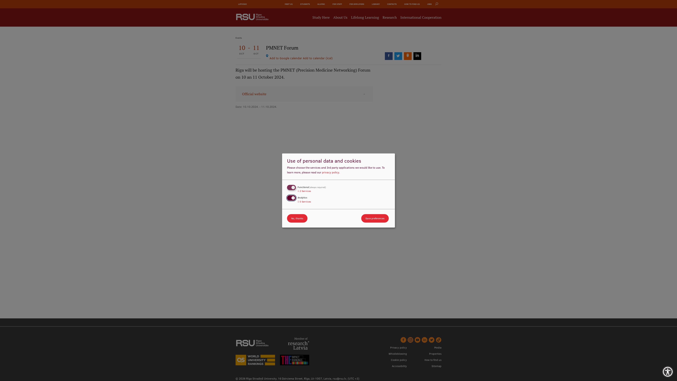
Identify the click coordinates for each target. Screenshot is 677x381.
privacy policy (330, 172)
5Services (304, 201)
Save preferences (375, 218)
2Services (304, 191)
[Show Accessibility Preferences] (667, 371)
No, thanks (297, 218)
